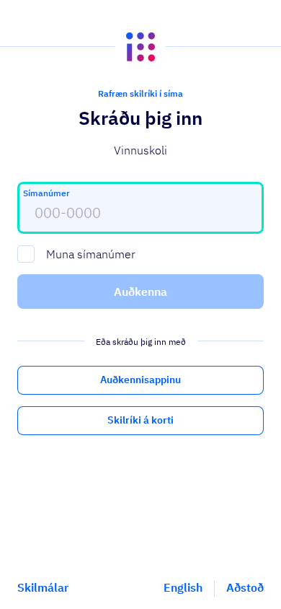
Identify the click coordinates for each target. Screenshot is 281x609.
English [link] (183, 587)
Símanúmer (46, 193)
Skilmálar (42, 587)
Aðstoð (245, 587)
